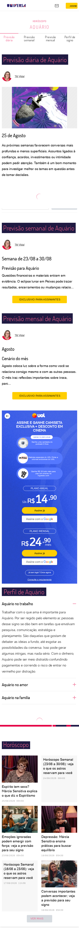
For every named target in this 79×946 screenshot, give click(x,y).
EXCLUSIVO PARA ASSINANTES (39, 299)
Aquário (39, 27)
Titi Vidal (19, 76)
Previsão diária (9, 38)
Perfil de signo (69, 38)
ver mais (37, 918)
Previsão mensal (50, 38)
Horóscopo (39, 21)
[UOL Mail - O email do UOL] (57, 6)
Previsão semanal (29, 38)
